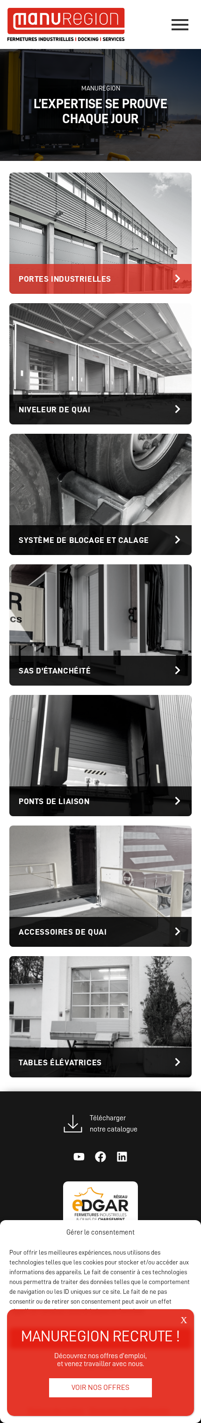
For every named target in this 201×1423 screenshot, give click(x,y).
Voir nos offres (100, 1387)
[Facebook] (100, 1156)
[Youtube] (79, 1156)
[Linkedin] (122, 1156)
